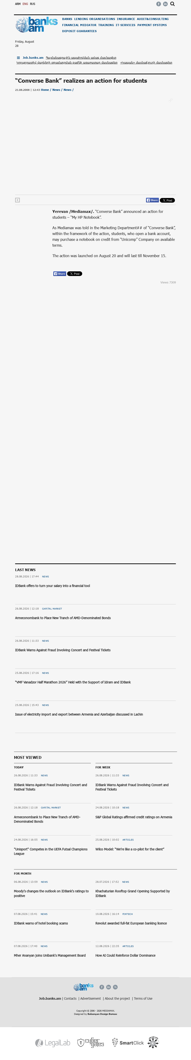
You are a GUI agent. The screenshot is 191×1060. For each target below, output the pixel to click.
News (45, 576)
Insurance (126, 19)
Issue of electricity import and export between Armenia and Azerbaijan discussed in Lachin (79, 714)
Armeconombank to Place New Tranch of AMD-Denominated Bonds (63, 618)
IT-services (126, 25)
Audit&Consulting (153, 19)
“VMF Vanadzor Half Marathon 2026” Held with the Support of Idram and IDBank (73, 682)
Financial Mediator (79, 25)
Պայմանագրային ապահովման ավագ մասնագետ (81, 57)
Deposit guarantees (79, 31)
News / (58, 90)
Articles (128, 839)
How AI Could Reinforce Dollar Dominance (125, 955)
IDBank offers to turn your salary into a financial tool (52, 586)
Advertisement (91, 998)
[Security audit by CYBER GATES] (91, 1043)
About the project (118, 998)
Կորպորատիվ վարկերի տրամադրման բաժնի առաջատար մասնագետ (67, 62)
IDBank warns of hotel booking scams (41, 923)
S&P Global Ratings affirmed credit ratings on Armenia (134, 817)
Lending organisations (94, 19)
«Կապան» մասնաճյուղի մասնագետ (146, 62)
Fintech (128, 914)
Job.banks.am (33, 57)
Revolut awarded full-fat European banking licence (131, 923)
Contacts (70, 998)
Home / (46, 90)
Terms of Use (143, 998)
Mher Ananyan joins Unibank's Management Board (50, 955)
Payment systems (152, 25)
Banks (67, 19)
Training (106, 25)
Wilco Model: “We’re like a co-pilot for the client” (130, 849)
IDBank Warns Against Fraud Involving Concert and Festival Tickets (62, 650)
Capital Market (52, 608)
